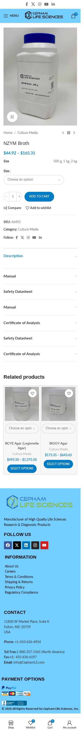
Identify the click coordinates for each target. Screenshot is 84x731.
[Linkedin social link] (53, 4)
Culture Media (28, 133)
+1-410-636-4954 (28, 642)
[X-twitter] (17, 545)
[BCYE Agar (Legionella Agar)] (22, 404)
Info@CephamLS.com (29, 662)
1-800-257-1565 (29, 652)
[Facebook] (8, 545)
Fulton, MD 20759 (17, 627)
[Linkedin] (26, 545)
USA (7, 632)
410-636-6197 (26, 657)
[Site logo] (44, 15)
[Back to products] (68, 133)
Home (8, 133)
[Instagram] (35, 545)
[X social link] (33, 4)
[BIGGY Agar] (59, 404)
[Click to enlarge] (12, 117)
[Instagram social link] (39, 4)
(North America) (53, 652)
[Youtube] (44, 545)
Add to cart (39, 196)
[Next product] (74, 133)
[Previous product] (63, 133)
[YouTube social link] (46, 4)
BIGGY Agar (58, 443)
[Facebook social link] (27, 4)
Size (6, 171)
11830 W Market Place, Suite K (26, 621)
